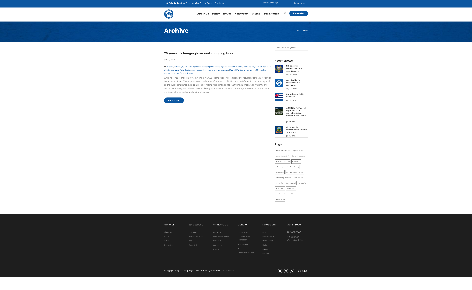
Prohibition (280, 199)
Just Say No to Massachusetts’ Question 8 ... (293, 82)
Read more (174, 100)
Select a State (299, 3)
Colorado (280, 172)
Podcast (265, 254)
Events (265, 249)
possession (291, 188)
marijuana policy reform (202, 70)
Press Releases (268, 236)
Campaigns (217, 245)
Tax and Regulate (187, 73)
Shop (240, 248)
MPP (258, 70)
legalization (257, 66)
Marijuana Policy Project (181, 70)
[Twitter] (286, 271)
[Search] (284, 13)
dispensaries (291, 183)
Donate (298, 13)
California (280, 167)
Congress (302, 183)
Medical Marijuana (237, 70)
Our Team (193, 232)
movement (250, 70)
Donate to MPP (244, 232)
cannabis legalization (294, 172)
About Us (168, 232)
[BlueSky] (292, 271)
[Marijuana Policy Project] (168, 18)
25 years (169, 66)
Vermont (279, 183)
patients (296, 161)
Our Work (217, 241)
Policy (216, 13)
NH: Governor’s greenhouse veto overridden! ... (294, 68)
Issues (227, 13)
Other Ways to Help (246, 253)
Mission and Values (221, 236)
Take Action (271, 13)
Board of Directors (196, 236)
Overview (217, 232)
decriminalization (235, 66)
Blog (264, 232)
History (216, 249)
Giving (256, 13)
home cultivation (282, 194)
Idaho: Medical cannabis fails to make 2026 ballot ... (296, 130)
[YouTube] (304, 271)
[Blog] (298, 30)
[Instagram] (298, 271)
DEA (293, 194)
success (175, 73)
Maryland (280, 188)
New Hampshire (293, 167)
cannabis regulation (192, 66)
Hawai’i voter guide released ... (295, 95)
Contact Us (193, 245)
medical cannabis (221, 70)
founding (247, 66)
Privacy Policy (228, 270)
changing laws (208, 66)
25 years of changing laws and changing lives (198, 53)
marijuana (298, 178)
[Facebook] (280, 271)
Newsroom (242, 13)
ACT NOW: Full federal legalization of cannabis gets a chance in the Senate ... (296, 113)
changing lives (221, 66)
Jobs (190, 241)
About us (203, 13)
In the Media (267, 241)
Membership (243, 244)
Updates (265, 245)
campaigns (179, 66)
